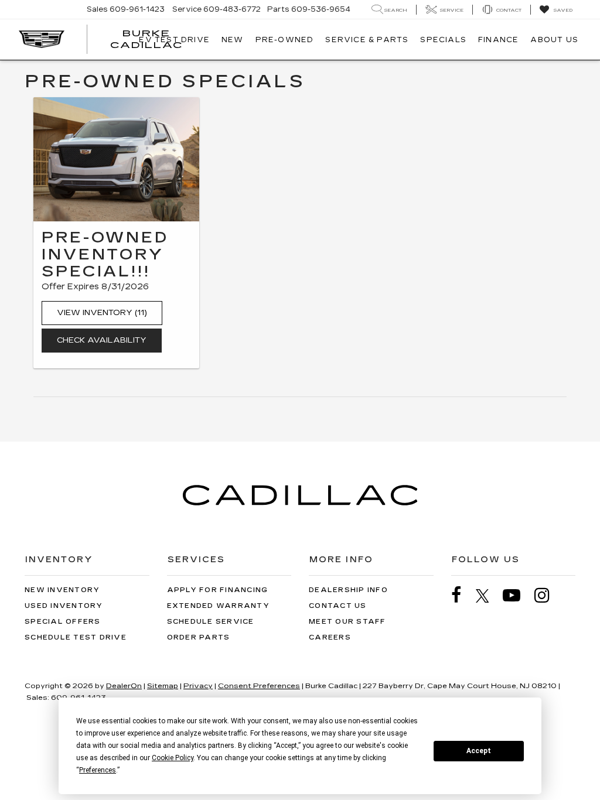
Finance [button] (498, 40)
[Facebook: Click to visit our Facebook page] (462, 595)
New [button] (232, 40)
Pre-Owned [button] (284, 40)
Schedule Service (210, 621)
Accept (478, 751)
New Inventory (62, 590)
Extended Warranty (218, 606)
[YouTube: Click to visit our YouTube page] (517, 595)
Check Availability (101, 340)
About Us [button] (554, 40)
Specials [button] (443, 40)
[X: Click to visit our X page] (488, 595)
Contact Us (338, 606)
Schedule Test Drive (76, 637)
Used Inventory (64, 606)
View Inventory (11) (102, 312)
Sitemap (162, 686)
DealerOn (124, 686)
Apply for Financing (217, 590)
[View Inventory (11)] (116, 159)
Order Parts (198, 637)
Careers (330, 637)
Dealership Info (348, 590)
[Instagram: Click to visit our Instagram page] (547, 595)
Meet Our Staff (347, 621)
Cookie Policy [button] (172, 758)
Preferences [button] (97, 770)
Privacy (198, 686)
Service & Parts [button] (366, 40)
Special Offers (63, 621)
